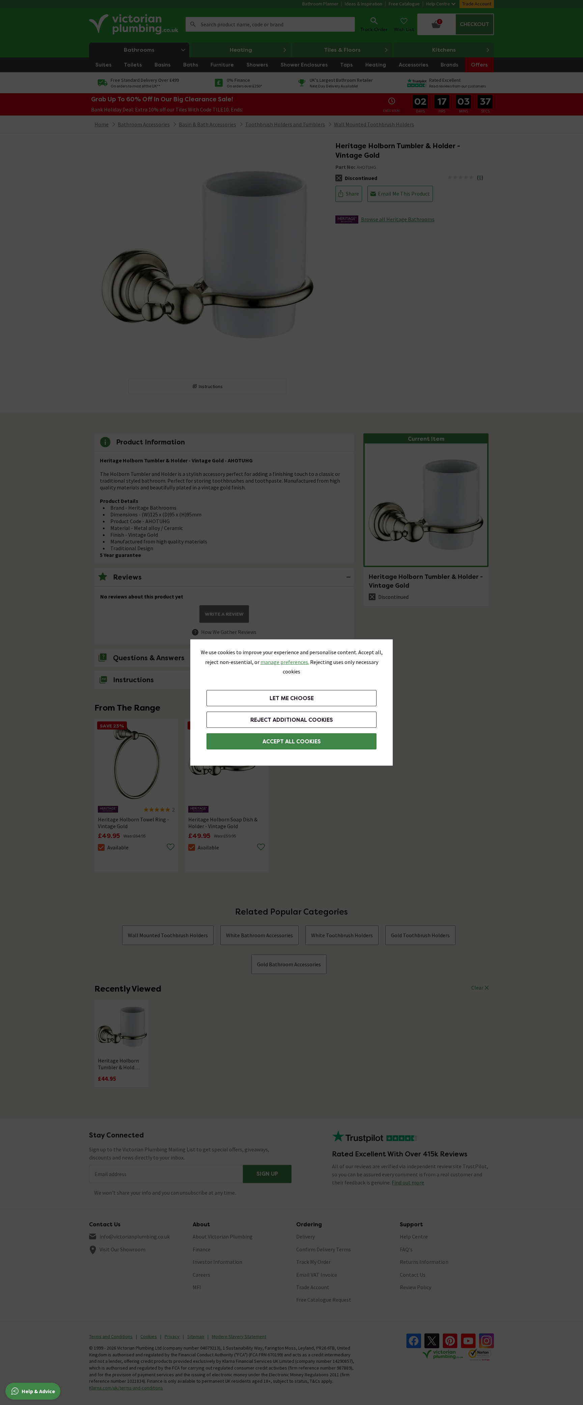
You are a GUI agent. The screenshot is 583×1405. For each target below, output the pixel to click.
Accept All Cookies (291, 741)
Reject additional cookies (291, 719)
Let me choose (292, 698)
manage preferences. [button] (284, 662)
